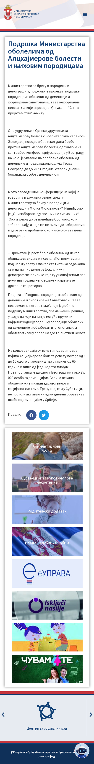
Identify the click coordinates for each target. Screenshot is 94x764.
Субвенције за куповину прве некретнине (47, 480)
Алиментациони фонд (47, 448)
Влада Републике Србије (47, 543)
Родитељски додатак (47, 511)
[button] (85, 14)
